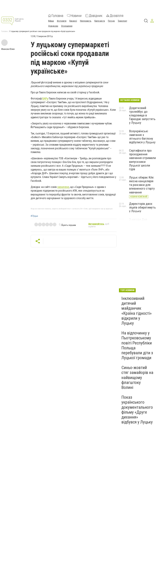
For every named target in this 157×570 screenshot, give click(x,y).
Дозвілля (116, 15)
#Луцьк (34, 216)
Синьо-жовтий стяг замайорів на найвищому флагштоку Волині (137, 377)
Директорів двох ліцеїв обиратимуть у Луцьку (142, 207)
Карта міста (99, 21)
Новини (76, 15)
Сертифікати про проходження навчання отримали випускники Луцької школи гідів (142, 160)
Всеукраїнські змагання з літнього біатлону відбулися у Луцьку (142, 136)
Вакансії (73, 21)
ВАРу (45, 98)
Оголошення (66, 26)
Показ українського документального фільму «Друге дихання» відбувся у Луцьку (137, 410)
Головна (57, 15)
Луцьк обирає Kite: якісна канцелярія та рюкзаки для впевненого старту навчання (142, 185)
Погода (111, 21)
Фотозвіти (61, 21)
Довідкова (53, 26)
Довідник (95, 15)
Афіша (51, 21)
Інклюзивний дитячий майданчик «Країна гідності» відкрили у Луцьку (136, 311)
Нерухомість (85, 21)
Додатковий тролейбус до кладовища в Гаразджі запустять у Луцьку (142, 115)
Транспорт (122, 21)
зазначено (63, 187)
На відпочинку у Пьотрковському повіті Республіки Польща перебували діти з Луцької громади (137, 345)
